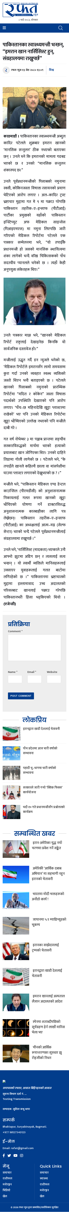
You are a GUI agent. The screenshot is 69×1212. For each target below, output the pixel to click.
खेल (5, 1196)
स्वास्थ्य (44, 1178)
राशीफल (7, 1178)
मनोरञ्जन (7, 1184)
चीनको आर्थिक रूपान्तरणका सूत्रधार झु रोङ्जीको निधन (47, 1052)
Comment (15, 631)
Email (31, 672)
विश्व (51, 70)
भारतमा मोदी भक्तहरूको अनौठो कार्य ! (48, 896)
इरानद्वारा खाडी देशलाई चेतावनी (41, 729)
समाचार (7, 1173)
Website (52, 672)
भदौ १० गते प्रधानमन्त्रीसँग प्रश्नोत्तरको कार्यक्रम (44, 810)
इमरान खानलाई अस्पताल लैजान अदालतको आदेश (48, 999)
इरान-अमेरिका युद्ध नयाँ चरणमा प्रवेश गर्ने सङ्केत (47, 845)
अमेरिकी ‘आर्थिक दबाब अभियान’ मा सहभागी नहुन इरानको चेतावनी (48, 873)
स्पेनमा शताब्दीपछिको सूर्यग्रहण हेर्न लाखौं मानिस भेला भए (48, 1027)
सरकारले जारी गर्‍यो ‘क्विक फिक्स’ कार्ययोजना (42, 790)
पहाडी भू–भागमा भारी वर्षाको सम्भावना (39, 770)
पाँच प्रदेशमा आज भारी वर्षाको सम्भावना (40, 751)
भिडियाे (6, 1190)
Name (12, 672)
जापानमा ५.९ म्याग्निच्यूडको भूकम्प (49, 922)
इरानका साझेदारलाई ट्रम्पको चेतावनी (45, 947)
